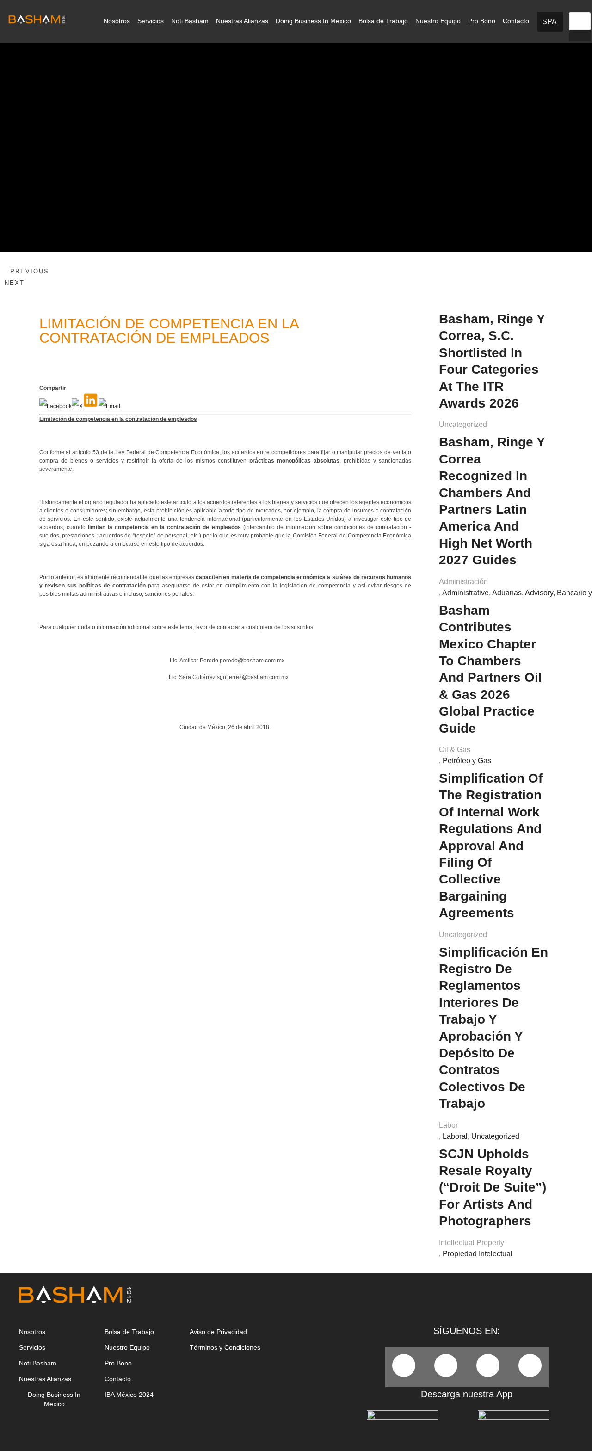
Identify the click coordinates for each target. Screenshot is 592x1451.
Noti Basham (190, 21)
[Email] (109, 406)
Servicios (150, 21)
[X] (77, 406)
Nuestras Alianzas (242, 21)
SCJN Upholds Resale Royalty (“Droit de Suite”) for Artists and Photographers (492, 1188)
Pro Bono (481, 21)
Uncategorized (463, 424)
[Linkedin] (488, 1365)
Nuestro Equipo (438, 21)
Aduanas (507, 593)
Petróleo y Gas (467, 761)
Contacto (516, 21)
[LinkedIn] (91, 406)
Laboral (455, 1136)
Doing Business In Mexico (313, 21)
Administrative (465, 593)
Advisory (539, 593)
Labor (448, 1125)
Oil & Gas (454, 749)
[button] (580, 6)
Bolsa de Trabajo (383, 21)
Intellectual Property (471, 1243)
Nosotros (117, 21)
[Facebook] (55, 406)
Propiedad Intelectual (477, 1254)
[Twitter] (445, 1365)
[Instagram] (530, 1365)
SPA (549, 21)
